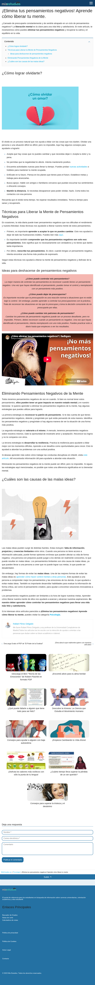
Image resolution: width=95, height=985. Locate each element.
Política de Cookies (9, 941)
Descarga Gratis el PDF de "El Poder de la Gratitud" (23, 644)
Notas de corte (7, 917)
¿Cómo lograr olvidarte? (18, 46)
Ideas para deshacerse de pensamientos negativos (31, 54)
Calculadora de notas (10, 920)
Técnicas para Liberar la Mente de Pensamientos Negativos (32, 50)
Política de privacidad (10, 933)
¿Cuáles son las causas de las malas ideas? (26, 61)
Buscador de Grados (9, 915)
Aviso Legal (6, 950)
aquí (61, 235)
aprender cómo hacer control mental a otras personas (41, 577)
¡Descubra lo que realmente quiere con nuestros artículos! (73, 644)
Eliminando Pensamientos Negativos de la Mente (28, 58)
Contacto (5, 958)
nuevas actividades (78, 167)
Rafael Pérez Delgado (23, 624)
